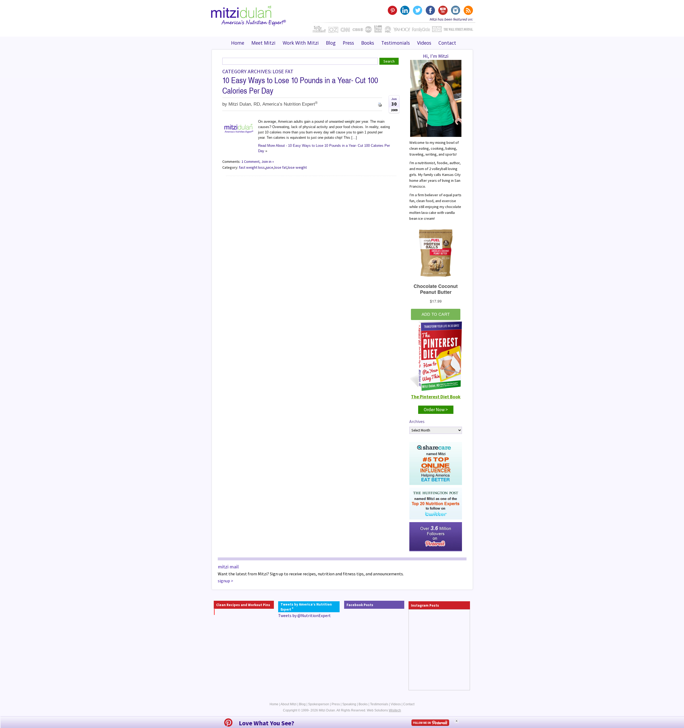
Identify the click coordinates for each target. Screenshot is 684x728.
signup (224, 580)
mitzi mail (228, 567)
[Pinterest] (392, 10)
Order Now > (436, 410)
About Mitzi (289, 704)
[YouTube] (442, 10)
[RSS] (467, 10)
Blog (331, 43)
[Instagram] (455, 10)
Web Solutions (384, 710)
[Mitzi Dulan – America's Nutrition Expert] (249, 15)
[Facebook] (430, 10)
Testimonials (395, 43)
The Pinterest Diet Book (435, 397)
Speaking (349, 704)
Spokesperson (318, 704)
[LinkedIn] (405, 10)
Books (367, 43)
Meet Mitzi (263, 43)
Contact (447, 43)
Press (348, 43)
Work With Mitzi (301, 43)
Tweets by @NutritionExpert (304, 615)
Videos (424, 43)
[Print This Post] (380, 104)
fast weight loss (252, 167)
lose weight (297, 167)
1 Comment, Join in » (257, 161)
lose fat (280, 167)
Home (237, 43)
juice (269, 167)
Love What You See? (266, 723)
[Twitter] (417, 10)
